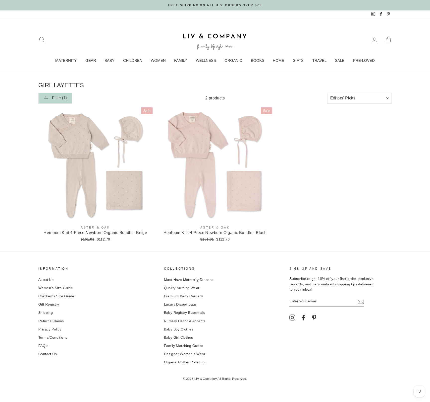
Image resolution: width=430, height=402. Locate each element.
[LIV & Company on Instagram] (292, 318)
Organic (233, 60)
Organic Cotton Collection (185, 362)
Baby (109, 60)
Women (158, 60)
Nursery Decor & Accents (185, 321)
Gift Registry (48, 304)
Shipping (45, 313)
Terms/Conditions (52, 337)
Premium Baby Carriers (183, 296)
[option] (215, 5)
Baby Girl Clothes (178, 337)
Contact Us (47, 354)
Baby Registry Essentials (184, 313)
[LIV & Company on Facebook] (303, 318)
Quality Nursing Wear (182, 288)
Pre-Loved (364, 60)
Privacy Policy (49, 329)
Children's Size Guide (56, 296)
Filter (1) (59, 98)
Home (278, 60)
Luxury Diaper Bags (180, 304)
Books (257, 60)
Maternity (66, 60)
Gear (90, 60)
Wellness (206, 60)
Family (180, 60)
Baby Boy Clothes (178, 329)
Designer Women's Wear (184, 354)
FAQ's (43, 346)
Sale (339, 60)
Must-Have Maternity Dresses (189, 280)
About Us (46, 280)
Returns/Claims (51, 321)
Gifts (298, 60)
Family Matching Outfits (183, 346)
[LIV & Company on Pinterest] (314, 318)
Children (132, 60)
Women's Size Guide (55, 288)
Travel (319, 60)
